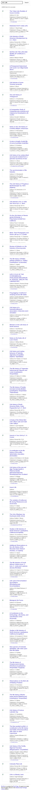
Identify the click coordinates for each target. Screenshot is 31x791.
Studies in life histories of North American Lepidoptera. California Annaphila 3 (19, 632)
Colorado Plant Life (16, 764)
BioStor (3, 786)
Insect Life (13, 487)
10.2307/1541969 (14, 78)
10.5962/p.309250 (14, 596)
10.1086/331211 (14, 105)
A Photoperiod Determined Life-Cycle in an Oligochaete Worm (19, 67)
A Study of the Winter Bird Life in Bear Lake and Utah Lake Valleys (18, 421)
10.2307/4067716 (14, 334)
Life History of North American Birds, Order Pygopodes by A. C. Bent (18, 406)
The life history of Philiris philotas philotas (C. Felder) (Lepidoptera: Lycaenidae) (18, 260)
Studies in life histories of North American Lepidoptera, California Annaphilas (19, 530)
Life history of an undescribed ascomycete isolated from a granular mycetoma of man (19, 156)
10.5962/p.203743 (14, 303)
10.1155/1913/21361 (14, 197)
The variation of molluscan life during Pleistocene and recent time (18, 501)
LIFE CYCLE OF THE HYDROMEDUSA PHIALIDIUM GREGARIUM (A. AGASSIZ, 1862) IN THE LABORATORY (19, 278)
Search (27, 2)
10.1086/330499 (14, 609)
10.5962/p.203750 (14, 742)
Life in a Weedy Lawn (17, 774)
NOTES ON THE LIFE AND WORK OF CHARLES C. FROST (18, 53)
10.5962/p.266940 (14, 576)
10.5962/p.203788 (14, 463)
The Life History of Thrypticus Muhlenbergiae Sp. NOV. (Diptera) (19, 185)
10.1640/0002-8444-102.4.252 (16, 525)
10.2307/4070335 (14, 347)
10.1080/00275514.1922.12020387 (17, 166)
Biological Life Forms (16, 600)
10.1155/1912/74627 (14, 137)
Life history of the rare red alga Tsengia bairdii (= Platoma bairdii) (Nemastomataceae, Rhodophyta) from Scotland (18, 471)
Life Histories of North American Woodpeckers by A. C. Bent (18, 38)
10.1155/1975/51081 (14, 760)
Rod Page (16, 786)
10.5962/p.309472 (14, 483)
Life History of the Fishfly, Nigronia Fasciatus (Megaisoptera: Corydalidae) (19, 747)
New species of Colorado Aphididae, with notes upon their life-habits (18, 648)
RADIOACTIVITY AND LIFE (19, 26)
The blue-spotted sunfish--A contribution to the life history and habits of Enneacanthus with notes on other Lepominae (19, 729)
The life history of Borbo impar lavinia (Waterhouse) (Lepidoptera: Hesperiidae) (18, 696)
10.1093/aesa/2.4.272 (15, 722)
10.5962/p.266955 (14, 541)
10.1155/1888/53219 (14, 496)
